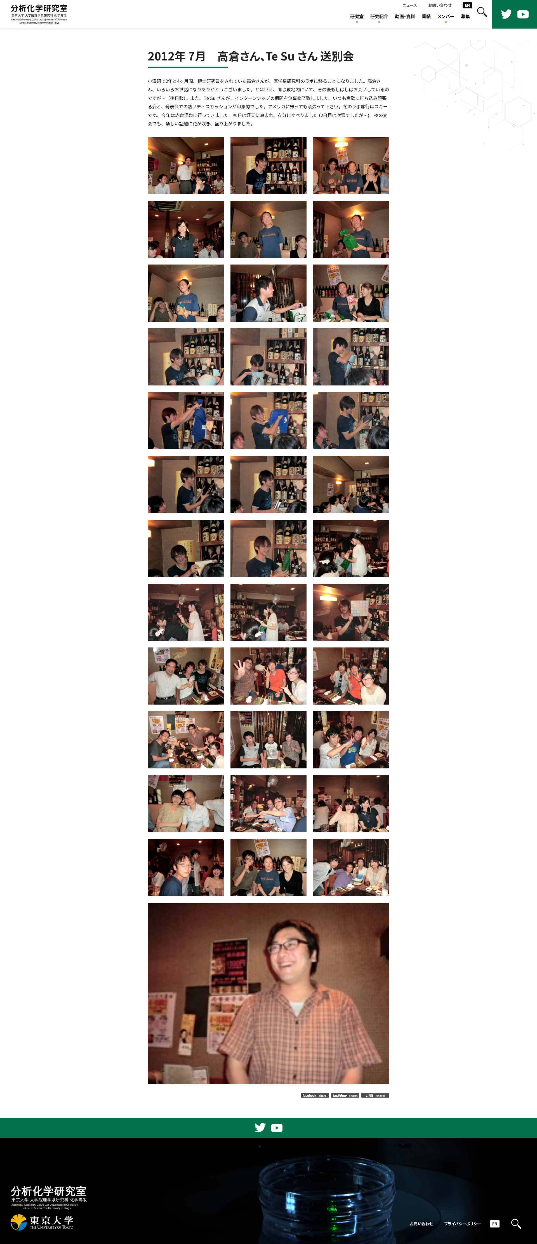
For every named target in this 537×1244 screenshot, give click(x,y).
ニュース (409, 5)
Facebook (315, 1095)
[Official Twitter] (506, 14)
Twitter (345, 1095)
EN (467, 5)
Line (375, 1095)
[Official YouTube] (523, 14)
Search (482, 14)
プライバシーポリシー (462, 1223)
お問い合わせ (439, 5)
